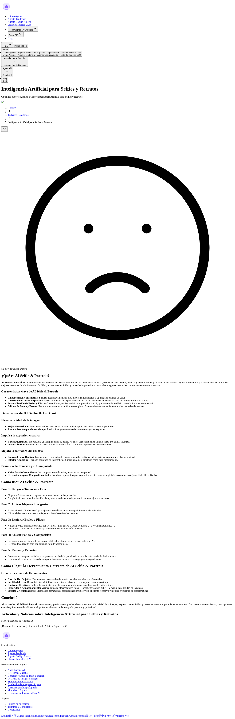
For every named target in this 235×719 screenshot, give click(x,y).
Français (82, 715)
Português (47, 715)
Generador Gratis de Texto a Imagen (26, 675)
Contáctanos (14, 709)
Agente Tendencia (17, 19)
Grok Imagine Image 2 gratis (22, 687)
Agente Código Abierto (19, 21)
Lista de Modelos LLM (19, 24)
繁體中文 (101, 715)
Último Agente (15, 16)
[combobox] (7, 45)
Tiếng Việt (124, 715)
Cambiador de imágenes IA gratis (24, 684)
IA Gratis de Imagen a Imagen (23, 678)
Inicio (13, 107)
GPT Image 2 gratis (17, 672)
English (5, 715)
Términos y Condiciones (20, 706)
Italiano (38, 715)
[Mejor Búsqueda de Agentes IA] (6, 639)
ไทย (116, 715)
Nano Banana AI (16, 670)
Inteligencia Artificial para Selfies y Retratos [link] (30, 122)
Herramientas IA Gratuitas (21, 30)
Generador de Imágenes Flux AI (24, 693)
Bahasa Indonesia (25, 715)
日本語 (13, 715)
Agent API (13, 35)
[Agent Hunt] (6, 10)
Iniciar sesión (20, 46)
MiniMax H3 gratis (17, 690)
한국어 (110, 715)
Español (56, 715)
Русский (73, 715)
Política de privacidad (18, 704)
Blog (10, 38)
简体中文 (91, 715)
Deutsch (64, 715)
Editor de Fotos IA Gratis (20, 681)
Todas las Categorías (18, 115)
